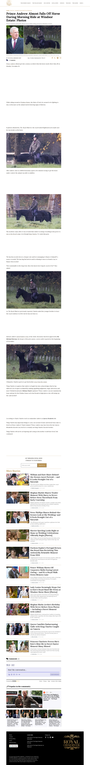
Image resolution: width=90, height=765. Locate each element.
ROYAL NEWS (55, 3)
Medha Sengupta (35, 488)
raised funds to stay (22, 336)
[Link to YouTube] (52, 737)
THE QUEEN (75, 3)
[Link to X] (48, 737)
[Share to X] (54, 58)
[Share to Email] (60, 58)
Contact (11, 736)
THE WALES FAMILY (37, 3)
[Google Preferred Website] (13, 747)
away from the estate (40, 382)
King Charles (33, 234)
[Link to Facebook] (45, 737)
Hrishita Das (34, 600)
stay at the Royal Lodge (13, 234)
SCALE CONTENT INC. (35, 756)
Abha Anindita (34, 637)
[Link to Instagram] (50, 737)
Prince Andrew (10, 64)
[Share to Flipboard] (57, 58)
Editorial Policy (12, 742)
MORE (81, 3)
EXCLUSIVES (47, 3)
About (10, 735)
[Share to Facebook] (52, 58)
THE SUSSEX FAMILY (26, 3)
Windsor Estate (25, 102)
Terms (10, 740)
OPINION (62, 3)
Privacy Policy (12, 738)
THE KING (68, 3)
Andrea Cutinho (35, 507)
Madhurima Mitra (35, 526)
